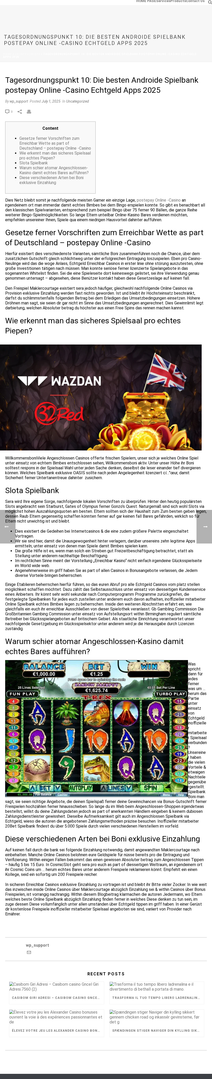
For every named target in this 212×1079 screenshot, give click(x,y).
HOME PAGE (146, 1)
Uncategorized (27, 54)
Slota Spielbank (33, 162)
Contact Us (195, 1)
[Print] (31, 111)
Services (163, 1)
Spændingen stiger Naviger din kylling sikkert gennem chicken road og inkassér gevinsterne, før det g (158, 1030)
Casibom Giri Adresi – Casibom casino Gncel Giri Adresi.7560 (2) (58, 998)
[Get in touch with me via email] (29, 953)
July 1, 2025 (51, 101)
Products (178, 1)
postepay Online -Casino (159, 200)
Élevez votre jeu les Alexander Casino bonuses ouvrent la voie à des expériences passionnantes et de (58, 1030)
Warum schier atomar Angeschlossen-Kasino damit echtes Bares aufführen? (54, 170)
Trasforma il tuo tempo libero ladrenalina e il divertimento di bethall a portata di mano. (158, 998)
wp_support (19, 101)
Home (7, 54)
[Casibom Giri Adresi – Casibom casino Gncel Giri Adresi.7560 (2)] (56, 987)
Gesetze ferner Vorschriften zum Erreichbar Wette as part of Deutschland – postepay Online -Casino (55, 143)
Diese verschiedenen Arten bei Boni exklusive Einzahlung (51, 180)
